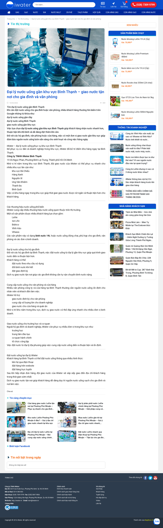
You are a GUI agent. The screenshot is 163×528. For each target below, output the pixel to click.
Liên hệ (98, 503)
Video (98, 500)
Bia (44, 12)
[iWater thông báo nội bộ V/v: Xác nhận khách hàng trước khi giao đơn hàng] (117, 182)
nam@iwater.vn (33, 500)
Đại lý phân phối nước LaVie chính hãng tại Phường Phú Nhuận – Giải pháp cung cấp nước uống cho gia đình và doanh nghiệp (91, 406)
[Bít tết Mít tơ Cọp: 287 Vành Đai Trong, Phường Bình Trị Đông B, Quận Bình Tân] (117, 272)
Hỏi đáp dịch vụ (101, 498)
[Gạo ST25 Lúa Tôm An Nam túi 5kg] (115, 101)
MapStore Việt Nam (151, 520)
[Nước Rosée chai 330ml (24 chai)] (115, 86)
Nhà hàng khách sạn (132, 206)
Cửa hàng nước (149, 12)
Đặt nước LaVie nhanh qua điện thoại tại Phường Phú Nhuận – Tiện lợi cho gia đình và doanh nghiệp (91, 435)
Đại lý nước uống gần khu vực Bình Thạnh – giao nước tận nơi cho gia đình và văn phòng (66, 19)
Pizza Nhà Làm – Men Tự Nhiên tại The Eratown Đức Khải (138, 225)
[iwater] (18, 4)
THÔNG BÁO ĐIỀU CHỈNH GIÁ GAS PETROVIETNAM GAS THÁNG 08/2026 (139, 194)
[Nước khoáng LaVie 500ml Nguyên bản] (115, 115)
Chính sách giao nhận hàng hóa (68, 492)
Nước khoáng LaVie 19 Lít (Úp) (135, 39)
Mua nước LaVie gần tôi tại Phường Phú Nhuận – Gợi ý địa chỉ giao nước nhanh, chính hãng (90, 421)
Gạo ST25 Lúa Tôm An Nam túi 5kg (137, 97)
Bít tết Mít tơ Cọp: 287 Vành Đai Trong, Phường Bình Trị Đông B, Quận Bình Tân (140, 273)
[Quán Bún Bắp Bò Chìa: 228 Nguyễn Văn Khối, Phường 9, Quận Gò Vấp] (117, 260)
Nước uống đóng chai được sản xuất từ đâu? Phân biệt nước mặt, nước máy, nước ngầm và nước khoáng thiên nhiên (138, 148)
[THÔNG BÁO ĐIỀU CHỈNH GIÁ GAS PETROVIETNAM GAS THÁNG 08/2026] (117, 194)
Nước (35, 12)
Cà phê (69, 12)
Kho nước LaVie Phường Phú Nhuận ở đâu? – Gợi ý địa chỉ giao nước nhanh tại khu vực (40, 420)
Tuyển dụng (100, 495)
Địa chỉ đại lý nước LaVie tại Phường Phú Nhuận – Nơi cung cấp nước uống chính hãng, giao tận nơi (40, 435)
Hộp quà (96, 12)
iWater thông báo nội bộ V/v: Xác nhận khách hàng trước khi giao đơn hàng (140, 182)
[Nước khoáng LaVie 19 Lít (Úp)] (115, 43)
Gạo (26, 12)
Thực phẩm (83, 12)
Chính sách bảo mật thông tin (67, 500)
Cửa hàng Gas (112, 12)
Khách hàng (100, 492)
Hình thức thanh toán (64, 489)
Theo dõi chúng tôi (135, 477)
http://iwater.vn (17, 500)
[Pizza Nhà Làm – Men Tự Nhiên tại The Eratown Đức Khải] (117, 225)
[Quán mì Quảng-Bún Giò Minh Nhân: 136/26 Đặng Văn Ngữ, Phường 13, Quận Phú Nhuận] (117, 249)
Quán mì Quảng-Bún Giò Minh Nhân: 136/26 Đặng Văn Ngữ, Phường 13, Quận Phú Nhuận (139, 249)
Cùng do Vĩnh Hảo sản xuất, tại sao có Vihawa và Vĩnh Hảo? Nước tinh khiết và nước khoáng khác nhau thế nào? (140, 136)
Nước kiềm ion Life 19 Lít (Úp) (135, 68)
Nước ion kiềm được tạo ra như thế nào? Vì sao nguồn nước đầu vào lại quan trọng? (140, 160)
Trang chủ (11, 19)
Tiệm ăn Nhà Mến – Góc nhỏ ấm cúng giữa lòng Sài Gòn (139, 213)
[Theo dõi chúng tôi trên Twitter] (150, 478)
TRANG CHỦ (9, 478)
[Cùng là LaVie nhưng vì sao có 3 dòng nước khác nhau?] (117, 172)
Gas (17, 12)
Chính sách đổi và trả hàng (66, 498)
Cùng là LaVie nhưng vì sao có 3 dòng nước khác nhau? (140, 170)
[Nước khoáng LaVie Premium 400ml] (115, 57)
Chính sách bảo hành (64, 495)
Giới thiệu (99, 489)
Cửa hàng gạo (130, 12)
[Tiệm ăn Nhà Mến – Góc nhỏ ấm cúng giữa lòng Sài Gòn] (117, 215)
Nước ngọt (56, 12)
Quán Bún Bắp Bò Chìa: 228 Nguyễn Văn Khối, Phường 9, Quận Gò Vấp (139, 261)
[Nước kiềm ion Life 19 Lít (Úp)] (115, 72)
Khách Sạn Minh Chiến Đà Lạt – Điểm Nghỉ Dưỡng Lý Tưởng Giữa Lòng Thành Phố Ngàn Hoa (139, 237)
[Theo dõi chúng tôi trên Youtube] (155, 478)
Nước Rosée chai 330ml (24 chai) (136, 83)
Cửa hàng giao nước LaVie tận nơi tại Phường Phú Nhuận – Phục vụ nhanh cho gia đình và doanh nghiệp (41, 406)
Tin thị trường (23, 19)
